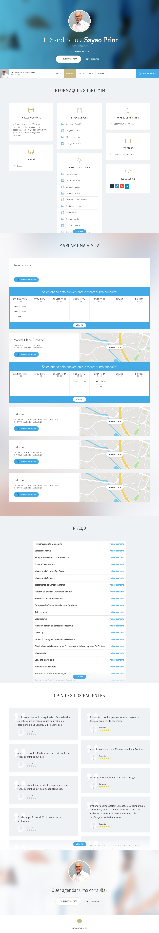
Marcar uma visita (150, 73)
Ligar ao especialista (28, 279)
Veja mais (79, 232)
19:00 (23, 306)
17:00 (83, 381)
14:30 (103, 381)
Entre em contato (92, 59)
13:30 (95, 381)
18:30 (16, 306)
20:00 (23, 311)
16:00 (76, 381)
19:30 (16, 311)
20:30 (20, 316)
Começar (58, 73)
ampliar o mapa (115, 347)
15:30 (99, 386)
